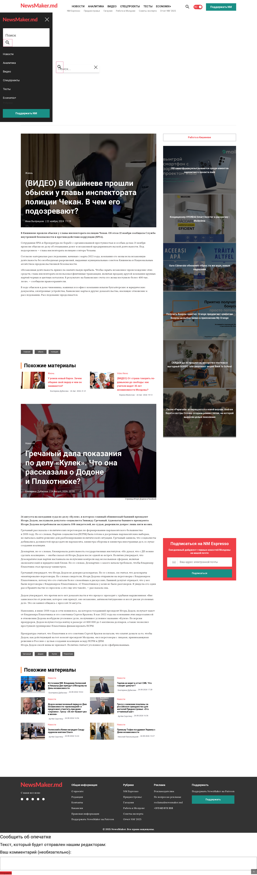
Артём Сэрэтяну (56, 719)
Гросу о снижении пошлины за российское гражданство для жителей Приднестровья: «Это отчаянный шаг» (133, 708)
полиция (54, 352)
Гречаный (27, 654)
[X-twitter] (27, 799)
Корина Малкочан (127, 395)
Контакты (77, 802)
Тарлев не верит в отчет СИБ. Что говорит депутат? (134, 684)
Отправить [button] (6, 873)
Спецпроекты (130, 6)
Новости (78, 6)
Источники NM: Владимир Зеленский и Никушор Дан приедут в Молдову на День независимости (67, 685)
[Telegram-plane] (43, 799)
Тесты (147, 6)
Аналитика (96, 6)
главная (26, 352)
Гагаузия (108, 11)
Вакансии (77, 808)
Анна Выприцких (34, 221)
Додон (40, 654)
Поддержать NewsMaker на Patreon (92, 819)
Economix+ (163, 6)
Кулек (54, 654)
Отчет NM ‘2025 (168, 11)
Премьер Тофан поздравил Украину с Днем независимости (136, 730)
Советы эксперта (148, 11)
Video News (122, 373)
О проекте (77, 791)
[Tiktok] (38, 799)
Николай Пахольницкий (128, 737)
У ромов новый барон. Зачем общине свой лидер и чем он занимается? (65, 382)
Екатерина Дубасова (59, 391)
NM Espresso (73, 11)
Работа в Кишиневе (199, 137)
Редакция (77, 796)
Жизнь (29, 173)
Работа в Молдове (125, 11)
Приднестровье (92, 11)
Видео (112, 6)
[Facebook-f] (22, 799)
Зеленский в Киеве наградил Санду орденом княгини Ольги (66, 730)
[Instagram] (33, 799)
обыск (40, 352)
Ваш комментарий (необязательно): (35, 852)
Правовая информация (85, 813)
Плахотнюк (68, 654)
